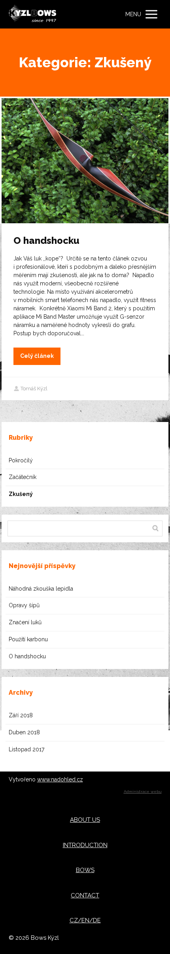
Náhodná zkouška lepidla (41, 588)
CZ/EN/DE (85, 920)
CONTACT (85, 895)
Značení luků (25, 622)
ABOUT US (85, 819)
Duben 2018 (24, 732)
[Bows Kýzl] (32, 14)
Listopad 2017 (26, 749)
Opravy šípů (24, 605)
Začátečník (22, 477)
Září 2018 (21, 715)
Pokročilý (21, 460)
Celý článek (37, 356)
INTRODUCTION (85, 845)
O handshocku (46, 240)
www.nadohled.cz (60, 779)
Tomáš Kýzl (34, 388)
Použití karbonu (28, 639)
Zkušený (21, 494)
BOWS (85, 870)
